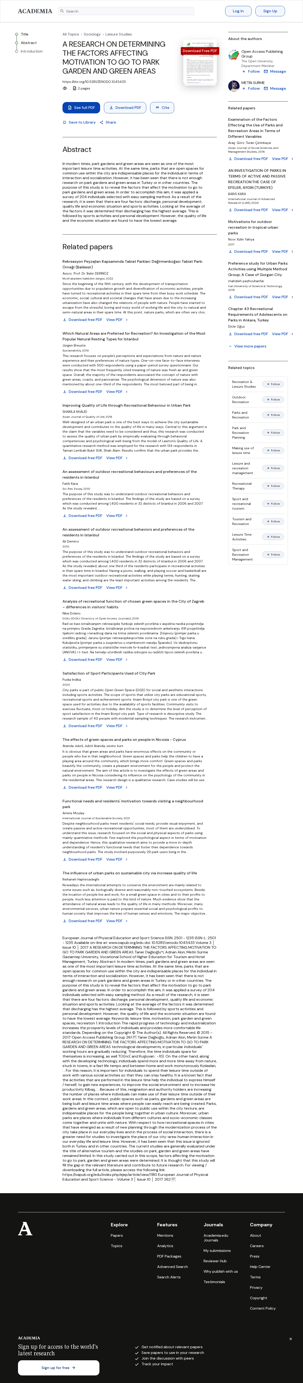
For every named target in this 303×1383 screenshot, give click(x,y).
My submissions (217, 1250)
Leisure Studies (119, 34)
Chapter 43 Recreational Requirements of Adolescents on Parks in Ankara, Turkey (257, 314)
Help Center (260, 1266)
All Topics (70, 34)
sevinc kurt (115, 746)
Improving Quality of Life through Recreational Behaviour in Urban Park (126, 405)
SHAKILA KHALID (74, 411)
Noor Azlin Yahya (241, 239)
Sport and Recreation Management (242, 554)
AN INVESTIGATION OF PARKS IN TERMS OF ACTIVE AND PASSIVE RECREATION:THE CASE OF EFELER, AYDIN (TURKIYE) (257, 179)
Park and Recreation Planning (240, 433)
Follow (273, 384)
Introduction (32, 51)
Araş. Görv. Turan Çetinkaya (249, 143)
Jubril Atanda (95, 746)
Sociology (92, 34)
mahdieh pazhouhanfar (246, 281)
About (255, 1235)
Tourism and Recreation (241, 521)
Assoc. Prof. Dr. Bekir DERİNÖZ (85, 273)
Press (254, 1256)
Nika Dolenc (71, 613)
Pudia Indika (71, 679)
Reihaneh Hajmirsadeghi (80, 879)
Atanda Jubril (72, 746)
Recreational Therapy (242, 485)
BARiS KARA (237, 194)
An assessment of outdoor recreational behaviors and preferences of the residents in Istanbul (128, 532)
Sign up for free (58, 1368)
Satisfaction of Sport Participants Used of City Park (108, 673)
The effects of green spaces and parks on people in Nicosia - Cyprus (124, 739)
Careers (257, 1245)
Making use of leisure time (243, 450)
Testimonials (214, 1281)
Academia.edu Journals (216, 1238)
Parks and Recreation (240, 414)
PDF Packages (169, 1256)
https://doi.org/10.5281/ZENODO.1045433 (94, 82)
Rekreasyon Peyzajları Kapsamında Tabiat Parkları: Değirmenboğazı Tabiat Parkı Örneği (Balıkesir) (132, 264)
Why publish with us (221, 1271)
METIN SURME (253, 82)
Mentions (165, 1235)
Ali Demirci (70, 541)
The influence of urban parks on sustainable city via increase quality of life (129, 873)
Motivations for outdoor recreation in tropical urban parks (253, 227)
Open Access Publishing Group (262, 54)
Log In (238, 11)
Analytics (165, 1245)
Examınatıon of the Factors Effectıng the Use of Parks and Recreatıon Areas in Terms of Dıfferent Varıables (255, 128)
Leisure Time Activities (242, 536)
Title (24, 34)
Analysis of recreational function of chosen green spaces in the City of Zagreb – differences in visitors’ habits (133, 604)
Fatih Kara (70, 483)
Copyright (258, 1297)
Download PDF (125, 108)
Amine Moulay (73, 813)
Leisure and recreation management (242, 468)
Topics (116, 1245)
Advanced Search (172, 1266)
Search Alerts (169, 1277)
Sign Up (270, 11)
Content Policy (263, 1308)
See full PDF (81, 108)
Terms (255, 1277)
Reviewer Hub (215, 1260)
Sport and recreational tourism (241, 504)
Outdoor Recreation (240, 399)
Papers (117, 1235)
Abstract (29, 42)
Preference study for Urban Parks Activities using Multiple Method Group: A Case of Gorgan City (258, 269)
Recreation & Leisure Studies (244, 384)
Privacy (256, 1287)
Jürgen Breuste (74, 345)
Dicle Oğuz (236, 326)
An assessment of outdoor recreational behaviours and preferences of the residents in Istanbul (129, 474)
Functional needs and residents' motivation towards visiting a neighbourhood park (132, 804)
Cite (162, 108)
